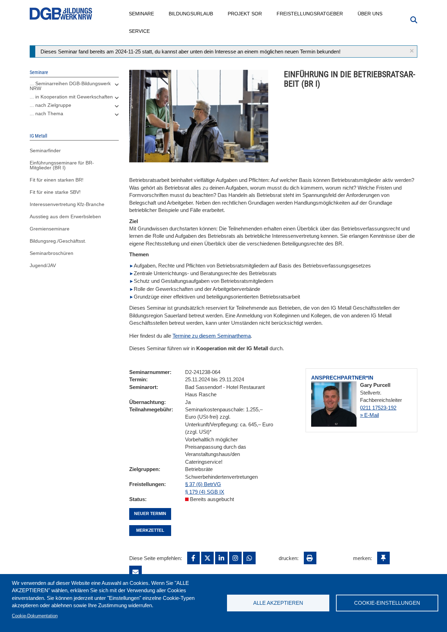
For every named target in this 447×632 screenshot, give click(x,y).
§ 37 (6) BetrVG (203, 484)
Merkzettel (150, 530)
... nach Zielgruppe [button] (50, 105)
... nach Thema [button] (46, 113)
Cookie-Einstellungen (387, 603)
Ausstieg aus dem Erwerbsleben (65, 216)
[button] (412, 50)
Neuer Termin (150, 513)
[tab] (74, 87)
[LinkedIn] (221, 558)
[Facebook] (193, 558)
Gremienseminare (49, 229)
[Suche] (413, 19)
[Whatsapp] (249, 558)
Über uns (370, 13)
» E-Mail (369, 415)
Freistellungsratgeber (310, 13)
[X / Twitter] (207, 558)
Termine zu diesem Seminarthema (212, 336)
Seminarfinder (45, 150)
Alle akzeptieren (278, 603)
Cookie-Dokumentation (35, 615)
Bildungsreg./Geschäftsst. (58, 241)
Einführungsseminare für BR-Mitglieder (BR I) (62, 165)
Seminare (141, 13)
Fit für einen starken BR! (56, 180)
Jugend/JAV (43, 265)
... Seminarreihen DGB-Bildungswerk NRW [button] (70, 86)
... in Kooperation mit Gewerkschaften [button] (71, 96)
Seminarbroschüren (51, 253)
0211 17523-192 (378, 408)
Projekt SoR (245, 13)
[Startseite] (61, 13)
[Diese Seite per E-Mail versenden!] (135, 572)
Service (139, 31)
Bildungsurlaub (191, 13)
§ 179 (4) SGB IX (204, 492)
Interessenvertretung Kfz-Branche (67, 204)
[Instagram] (235, 558)
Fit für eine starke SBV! (55, 192)
